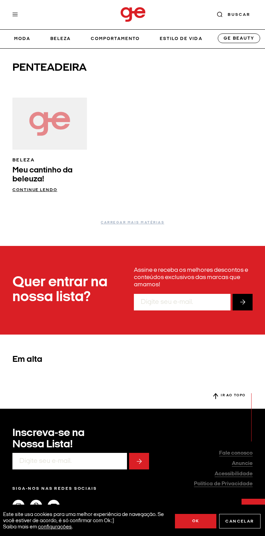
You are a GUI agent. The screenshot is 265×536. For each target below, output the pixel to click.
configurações (55, 527)
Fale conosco (236, 453)
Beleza (60, 39)
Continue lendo (34, 190)
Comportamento (115, 39)
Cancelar (239, 521)
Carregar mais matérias (132, 223)
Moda (22, 39)
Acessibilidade (234, 474)
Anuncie (242, 463)
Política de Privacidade (223, 484)
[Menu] (15, 14)
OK (195, 521)
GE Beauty (239, 38)
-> (243, 302)
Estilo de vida (181, 39)
